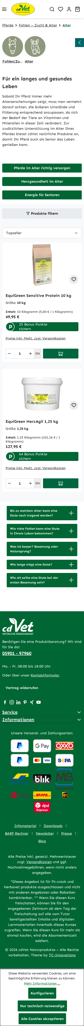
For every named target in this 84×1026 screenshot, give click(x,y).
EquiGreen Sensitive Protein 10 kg (38, 295)
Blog (42, 841)
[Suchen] (52, 9)
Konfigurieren (42, 993)
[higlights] (79, 42)
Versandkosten (39, 862)
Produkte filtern (44, 213)
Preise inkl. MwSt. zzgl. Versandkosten (36, 338)
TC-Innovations (62, 955)
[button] (42, 513)
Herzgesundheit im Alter (42, 181)
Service (9, 712)
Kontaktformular (45, 675)
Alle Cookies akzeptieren (42, 1019)
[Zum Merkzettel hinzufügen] (73, 279)
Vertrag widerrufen (22, 688)
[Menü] (4, 9)
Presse (66, 833)
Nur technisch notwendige (42, 1006)
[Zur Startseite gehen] (28, 9)
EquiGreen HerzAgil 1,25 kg (32, 421)
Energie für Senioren (42, 195)
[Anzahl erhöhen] (30, 353)
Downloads (53, 826)
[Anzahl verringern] (9, 353)
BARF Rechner (16, 833)
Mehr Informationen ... (42, 983)
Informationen (18, 719)
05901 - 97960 (16, 653)
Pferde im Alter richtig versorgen (42, 168)
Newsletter (45, 833)
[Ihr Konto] (69, 9)
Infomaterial (25, 826)
